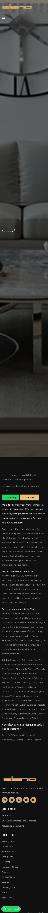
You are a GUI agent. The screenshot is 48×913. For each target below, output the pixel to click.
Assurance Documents (13, 825)
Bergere (6, 872)
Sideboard (7, 882)
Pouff (4, 892)
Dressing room (9, 887)
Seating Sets (8, 841)
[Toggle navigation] (3, 18)
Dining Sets (7, 856)
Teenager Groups (10, 866)
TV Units (6, 861)
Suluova (29, 739)
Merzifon (18, 739)
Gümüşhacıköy (29, 735)
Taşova (37, 739)
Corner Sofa (8, 846)
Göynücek (16, 735)
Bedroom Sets (9, 851)
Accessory (7, 897)
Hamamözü (7, 739)
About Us (6, 815)
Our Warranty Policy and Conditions (19, 820)
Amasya (6, 735)
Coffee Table (8, 877)
